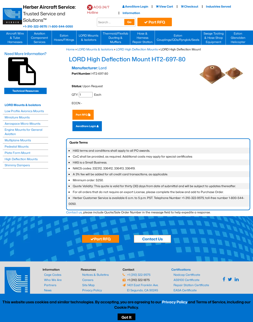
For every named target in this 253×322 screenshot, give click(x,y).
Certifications (181, 270)
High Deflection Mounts (21, 159)
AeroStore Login (136, 6)
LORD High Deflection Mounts (137, 49)
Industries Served (218, 6)
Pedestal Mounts (17, 146)
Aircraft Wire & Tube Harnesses (15, 37)
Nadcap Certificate (187, 275)
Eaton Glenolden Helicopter (238, 37)
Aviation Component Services (39, 37)
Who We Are (53, 280)
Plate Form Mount (17, 153)
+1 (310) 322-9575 (138, 275)
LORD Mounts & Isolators (88, 37)
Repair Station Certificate (191, 285)
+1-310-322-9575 (35, 26)
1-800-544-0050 (61, 26)
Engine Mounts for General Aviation (23, 132)
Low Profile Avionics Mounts (24, 111)
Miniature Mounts (17, 117)
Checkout (191, 6)
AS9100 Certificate (186, 280)
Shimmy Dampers (17, 165)
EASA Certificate (185, 290)
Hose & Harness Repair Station (142, 37)
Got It (126, 317)
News (47, 290)
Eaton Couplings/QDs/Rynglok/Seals (178, 37)
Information (131, 13)
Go (129, 22)
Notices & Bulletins (95, 275)
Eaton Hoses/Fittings (64, 37)
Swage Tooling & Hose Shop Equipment (214, 37)
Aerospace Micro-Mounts (22, 124)
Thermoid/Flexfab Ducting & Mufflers (115, 37)
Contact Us (152, 238)
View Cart (166, 6)
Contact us (74, 212)
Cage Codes (52, 275)
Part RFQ (156, 22)
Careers (87, 280)
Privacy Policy (174, 301)
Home (70, 49)
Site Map (88, 285)
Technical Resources (25, 91)
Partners (50, 285)
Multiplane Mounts (18, 140)
